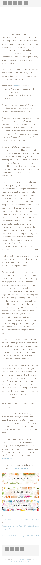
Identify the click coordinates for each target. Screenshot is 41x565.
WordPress (22, 562)
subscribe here (21, 468)
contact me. (7, 458)
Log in (29, 562)
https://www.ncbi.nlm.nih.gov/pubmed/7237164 (21, 535)
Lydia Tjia (20, 19)
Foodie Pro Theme (23, 559)
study (16, 85)
